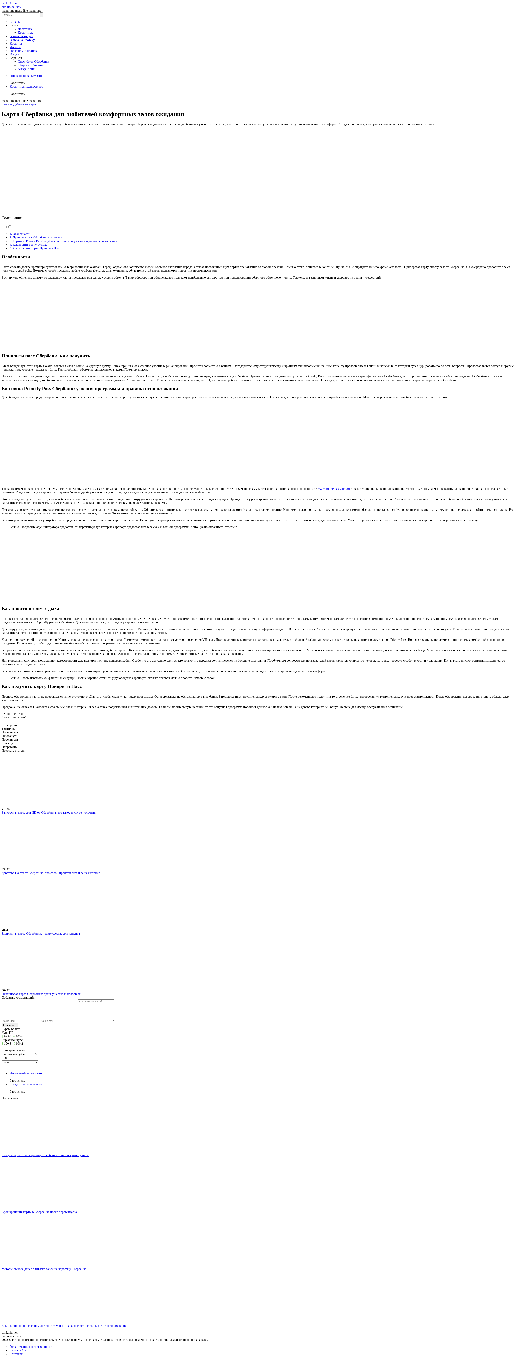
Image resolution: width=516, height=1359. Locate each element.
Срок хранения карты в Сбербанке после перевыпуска (39, 1212)
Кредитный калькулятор (26, 86)
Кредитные (25, 32)
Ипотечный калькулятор (26, 75)
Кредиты (16, 43)
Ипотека (15, 47)
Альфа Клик (26, 69)
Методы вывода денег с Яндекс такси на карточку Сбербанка (44, 1269)
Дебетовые (25, 29)
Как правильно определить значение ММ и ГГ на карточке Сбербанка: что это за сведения (64, 1325)
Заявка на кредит (21, 36)
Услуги (14, 54)
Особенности (21, 233)
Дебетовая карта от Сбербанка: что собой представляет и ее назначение (51, 873)
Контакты (16, 1354)
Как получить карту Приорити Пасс (36, 248)
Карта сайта (18, 1350)
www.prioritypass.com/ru (333, 488)
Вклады (15, 21)
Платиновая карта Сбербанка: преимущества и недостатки (42, 994)
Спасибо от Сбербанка (33, 61)
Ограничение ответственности (31, 1346)
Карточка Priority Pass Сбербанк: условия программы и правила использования (65, 241)
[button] (7, 227)
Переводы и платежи (24, 50)
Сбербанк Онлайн (30, 65)
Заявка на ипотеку (22, 40)
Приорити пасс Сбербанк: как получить (39, 237)
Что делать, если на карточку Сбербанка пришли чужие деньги (45, 1155)
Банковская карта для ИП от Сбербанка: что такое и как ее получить (49, 812)
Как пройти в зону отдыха (30, 244)
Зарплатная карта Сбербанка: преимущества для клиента (41, 933)
